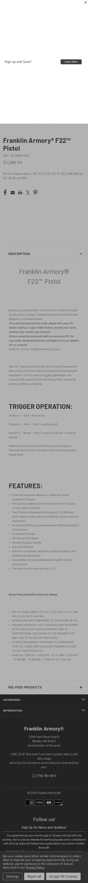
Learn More (71, 61)
